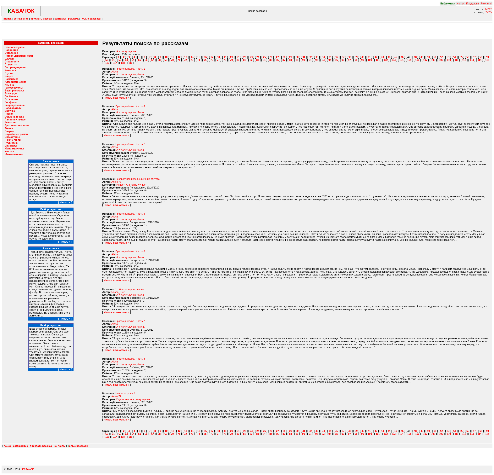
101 (378, 60)
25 (264, 57)
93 (323, 60)
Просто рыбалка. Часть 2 (130, 144)
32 (310, 57)
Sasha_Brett (118, 292)
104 (401, 60)
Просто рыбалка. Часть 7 (130, 321)
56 (467, 57)
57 (474, 57)
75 (205, 60)
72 (185, 60)
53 (448, 57)
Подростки (122, 399)
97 (349, 60)
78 (224, 60)
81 (244, 60)
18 (218, 57)
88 (290, 60)
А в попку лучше (126, 51)
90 (303, 60)
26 (271, 57)
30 (297, 57)
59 (487, 57)
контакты (60, 18)
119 (130, 62)
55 (461, 57)
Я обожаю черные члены (129, 289)
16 (205, 57)
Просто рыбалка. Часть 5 (130, 213)
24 (257, 57)
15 (198, 57)
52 (441, 57)
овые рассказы (91, 18)
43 (382, 57)
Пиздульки (472, 3)
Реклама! (486, 3)
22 (244, 57)
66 (146, 60)
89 (297, 60)
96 (343, 60)
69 (165, 60)
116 (107, 62)
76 (211, 60)
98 (356, 60)
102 (386, 60)
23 (251, 57)
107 (425, 60)
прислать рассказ (41, 18)
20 (231, 57)
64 (133, 60)
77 (218, 60)
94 (329, 60)
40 (362, 57)
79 (231, 60)
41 (369, 57)
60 (106, 60)
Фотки (460, 3)
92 (316, 60)
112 (464, 60)
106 (417, 60)
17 (212, 57)
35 (330, 57)
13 (185, 57)
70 (172, 60)
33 (317, 57)
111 (456, 60)
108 (433, 60)
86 (277, 60)
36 (336, 57)
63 (126, 60)
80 (238, 60)
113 (472, 60)
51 (435, 57)
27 (277, 57)
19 (225, 57)
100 (370, 60)
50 (428, 57)
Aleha (114, 71)
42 (376, 57)
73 (192, 60)
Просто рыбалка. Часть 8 (130, 358)
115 (487, 60)
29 (290, 57)
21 (238, 57)
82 (251, 60)
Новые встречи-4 (125, 393)
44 (389, 57)
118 (123, 62)
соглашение (21, 18)
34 (323, 57)
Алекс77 (116, 181)
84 (264, 60)
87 (284, 60)
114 (479, 60)
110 (449, 60)
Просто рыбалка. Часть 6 (130, 251)
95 (336, 60)
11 (172, 57)
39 (356, 57)
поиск (8, 18)
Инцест (120, 184)
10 (166, 57)
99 (362, 60)
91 (310, 60)
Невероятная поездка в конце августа (137, 178)
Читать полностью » (116, 97)
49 (421, 57)
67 (152, 60)
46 (402, 57)
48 (415, 57)
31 (303, 57)
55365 (488, 12)
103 (394, 60)
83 (257, 60)
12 (179, 57)
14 (192, 57)
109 (441, 60)
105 (409, 60)
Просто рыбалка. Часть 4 (130, 106)
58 (481, 57)
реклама (73, 18)
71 (179, 60)
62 (119, 60)
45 (395, 57)
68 (159, 60)
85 (270, 60)
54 (454, 57)
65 (139, 60)
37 (343, 57)
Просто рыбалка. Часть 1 (130, 68)
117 (115, 62)
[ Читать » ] (65, 202)
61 (113, 60)
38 (349, 57)
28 (284, 57)
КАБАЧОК (28, 469)
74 (198, 60)
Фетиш (141, 74)
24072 (488, 9)
